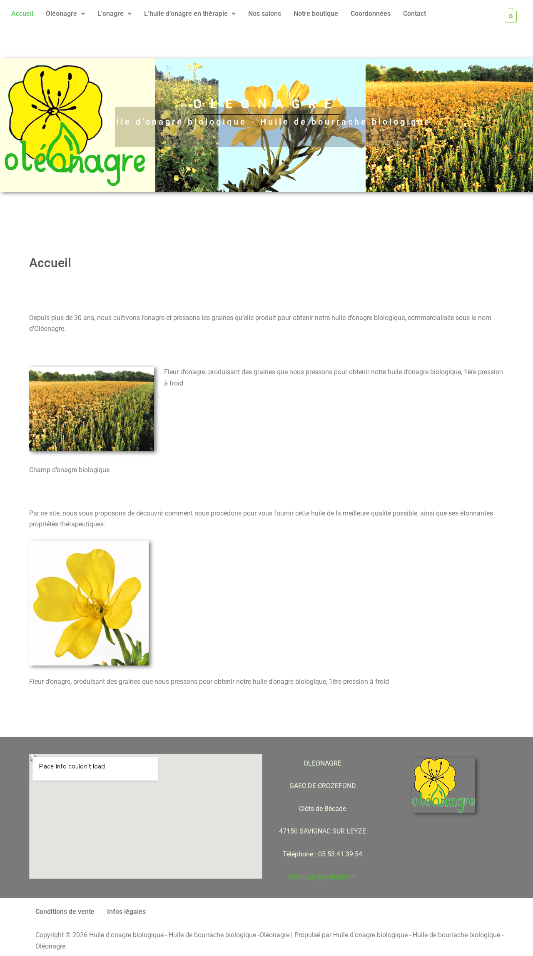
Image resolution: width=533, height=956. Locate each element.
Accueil (22, 14)
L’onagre (110, 14)
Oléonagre (61, 14)
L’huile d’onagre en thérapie (186, 14)
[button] (65, 13)
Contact (414, 14)
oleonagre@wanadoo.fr (322, 877)
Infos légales (126, 912)
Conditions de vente (65, 912)
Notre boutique (316, 14)
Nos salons (264, 14)
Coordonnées (371, 14)
